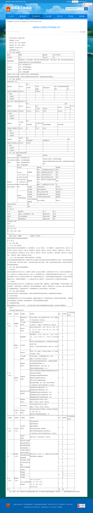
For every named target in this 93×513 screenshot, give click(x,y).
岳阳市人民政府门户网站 (20, 1)
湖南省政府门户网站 (10, 1)
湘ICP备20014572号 (53, 504)
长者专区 (76, 1)
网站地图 (60, 507)
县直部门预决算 (34, 21)
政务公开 (18, 21)
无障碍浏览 (68, 1)
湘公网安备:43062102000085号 (32, 507)
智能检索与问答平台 (83, 1)
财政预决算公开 (25, 21)
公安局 (40, 21)
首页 (15, 21)
